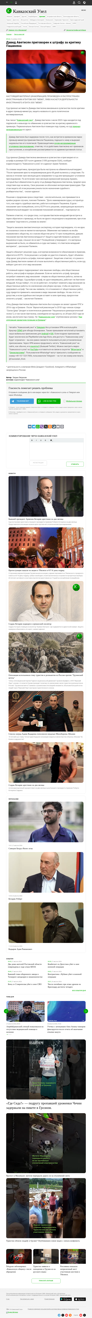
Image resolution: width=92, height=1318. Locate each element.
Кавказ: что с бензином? (17, 30)
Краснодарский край (77, 20)
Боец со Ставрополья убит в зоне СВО (25, 984)
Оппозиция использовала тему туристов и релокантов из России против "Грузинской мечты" (46, 676)
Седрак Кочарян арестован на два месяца (26, 785)
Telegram (40, 327)
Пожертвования (49, 1299)
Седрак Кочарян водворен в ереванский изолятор (30, 623)
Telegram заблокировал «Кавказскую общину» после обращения (18, 1269)
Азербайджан (32, 16)
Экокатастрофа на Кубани (76, 30)
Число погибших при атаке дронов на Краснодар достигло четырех (64, 985)
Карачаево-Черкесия (61, 20)
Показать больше (46, 1280)
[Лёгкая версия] (16, 3)
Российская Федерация (28, 23)
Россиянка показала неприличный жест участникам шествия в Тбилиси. (70, 1270)
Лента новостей (19, 34)
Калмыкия (49, 20)
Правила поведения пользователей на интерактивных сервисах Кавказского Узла (53, 1309)
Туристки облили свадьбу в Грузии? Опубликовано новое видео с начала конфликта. (43, 1240)
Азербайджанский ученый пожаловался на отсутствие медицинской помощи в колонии (24, 1029)
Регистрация (38, 463)
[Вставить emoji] (51, 440)
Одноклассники (17, 352)
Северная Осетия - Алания (62, 23)
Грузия (9, 20)
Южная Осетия (34, 27)
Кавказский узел (25, 120)
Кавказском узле (46, 317)
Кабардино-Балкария (37, 20)
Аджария (17, 16)
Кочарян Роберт (15, 898)
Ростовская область (44, 23)
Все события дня (79, 990)
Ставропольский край (14, 27)
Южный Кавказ (46, 27)
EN (11, 2)
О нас (8, 1299)
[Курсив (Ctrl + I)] (36, 440)
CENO (19, 330)
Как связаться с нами (27, 1299)
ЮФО (54, 27)
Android (44, 333)
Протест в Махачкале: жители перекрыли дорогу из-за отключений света (38, 1175)
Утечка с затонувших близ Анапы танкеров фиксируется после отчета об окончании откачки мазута (66, 1029)
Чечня (25, 27)
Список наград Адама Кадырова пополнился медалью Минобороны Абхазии (42, 733)
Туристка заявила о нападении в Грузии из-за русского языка (44, 1269)
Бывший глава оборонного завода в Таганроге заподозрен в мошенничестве (25, 975)
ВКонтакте (76, 349)
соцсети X (34, 346)
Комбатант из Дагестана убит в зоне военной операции (63, 965)
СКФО (74, 23)
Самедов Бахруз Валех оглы (21, 848)
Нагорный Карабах (13, 23)
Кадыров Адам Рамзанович (20, 949)
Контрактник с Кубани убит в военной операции (65, 975)
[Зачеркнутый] (45, 440)
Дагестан (16, 20)
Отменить (75, 464)
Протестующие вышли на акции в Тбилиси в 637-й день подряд (36, 570)
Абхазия (9, 16)
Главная (9, 34)
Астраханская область (54, 16)
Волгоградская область (71, 16)
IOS (52, 333)
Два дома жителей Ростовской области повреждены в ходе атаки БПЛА (25, 965)
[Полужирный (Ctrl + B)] (32, 440)
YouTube (34, 349)
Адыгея (24, 16)
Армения (42, 16)
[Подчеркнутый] (41, 440)
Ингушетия (24, 20)
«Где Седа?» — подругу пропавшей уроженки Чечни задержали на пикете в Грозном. (44, 1105)
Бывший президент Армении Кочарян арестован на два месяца (36, 519)
